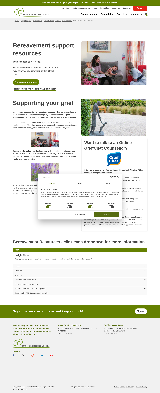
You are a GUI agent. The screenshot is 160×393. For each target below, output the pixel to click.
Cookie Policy (141, 387)
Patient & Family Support (52, 21)
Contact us (127, 8)
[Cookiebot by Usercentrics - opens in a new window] (111, 177)
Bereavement (67, 21)
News (95, 8)
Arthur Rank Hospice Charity (32, 12)
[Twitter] (25, 355)
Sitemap (131, 387)
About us (65, 8)
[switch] (69, 206)
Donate (140, 8)
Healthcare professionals (81, 8)
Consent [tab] (52, 183)
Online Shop (104, 8)
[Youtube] (53, 355)
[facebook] (16, 355)
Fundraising (107, 14)
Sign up (141, 311)
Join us (135, 14)
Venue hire (116, 8)
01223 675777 (66, 333)
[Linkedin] (44, 355)
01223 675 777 (89, 3)
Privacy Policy (119, 387)
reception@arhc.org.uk (69, 3)
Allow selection (80, 214)
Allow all (106, 214)
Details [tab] (80, 183)
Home (17, 21)
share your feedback (110, 3)
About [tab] (108, 183)
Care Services (37, 21)
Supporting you (89, 14)
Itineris (24, 389)
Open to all (122, 14)
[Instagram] (34, 355)
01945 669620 (111, 333)
